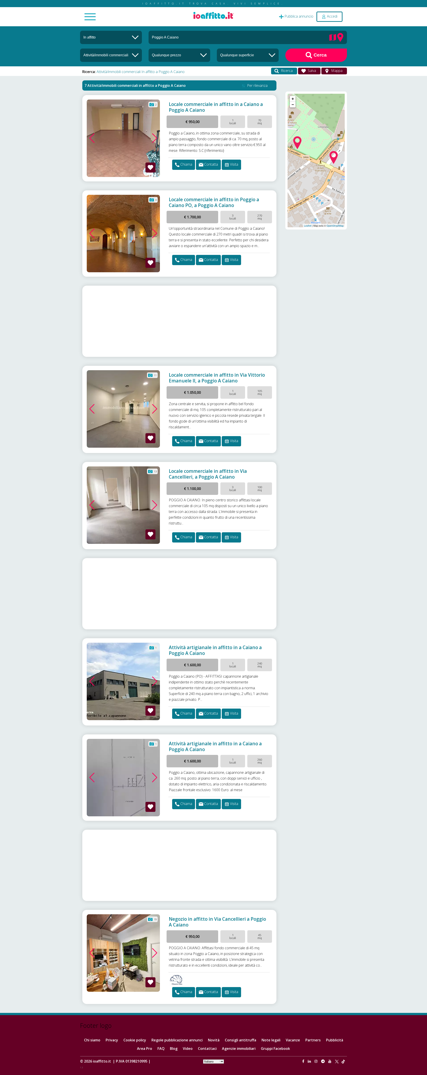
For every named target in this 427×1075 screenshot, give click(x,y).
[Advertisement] (179, 321)
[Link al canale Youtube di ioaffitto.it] (330, 1061)
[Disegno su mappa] (332, 37)
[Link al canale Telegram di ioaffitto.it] (323, 1061)
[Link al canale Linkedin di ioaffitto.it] (310, 1061)
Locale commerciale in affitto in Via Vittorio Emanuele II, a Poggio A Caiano (217, 378)
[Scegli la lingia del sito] (213, 1061)
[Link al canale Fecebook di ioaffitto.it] (303, 1061)
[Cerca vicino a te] (340, 37)
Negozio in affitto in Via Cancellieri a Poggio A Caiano (217, 922)
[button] (92, 138)
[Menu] (90, 17)
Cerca (319, 54)
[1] (179, 55)
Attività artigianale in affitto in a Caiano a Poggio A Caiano (215, 650)
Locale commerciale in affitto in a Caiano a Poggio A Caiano (216, 107)
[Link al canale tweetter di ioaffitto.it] (337, 1061)
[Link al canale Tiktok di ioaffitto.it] (343, 1061)
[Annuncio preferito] (150, 167)
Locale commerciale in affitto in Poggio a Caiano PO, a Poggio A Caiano (214, 202)
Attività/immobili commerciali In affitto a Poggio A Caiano (141, 71)
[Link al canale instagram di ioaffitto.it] (316, 1061)
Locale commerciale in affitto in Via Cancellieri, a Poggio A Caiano (208, 474)
